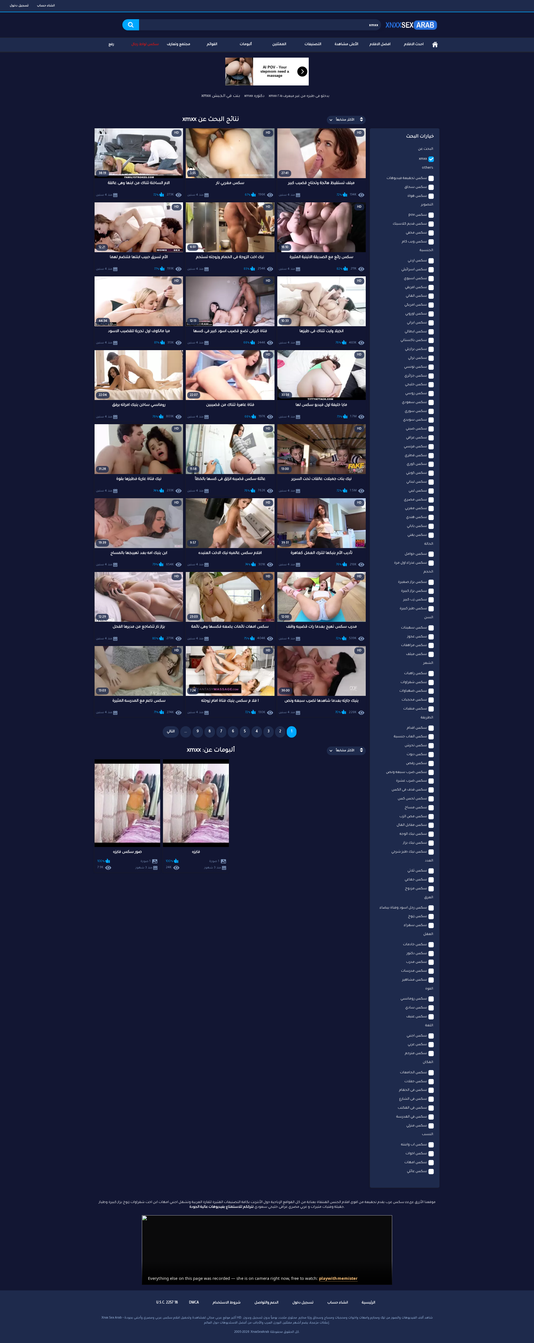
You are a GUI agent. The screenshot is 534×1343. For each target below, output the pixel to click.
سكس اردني (417, 261)
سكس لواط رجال (145, 44)
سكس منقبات (415, 709)
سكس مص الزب (413, 817)
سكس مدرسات (414, 971)
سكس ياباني (417, 526)
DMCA (194, 1303)
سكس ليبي (418, 491)
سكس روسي (416, 394)
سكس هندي (416, 517)
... (185, 732)
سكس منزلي (416, 1126)
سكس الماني (416, 296)
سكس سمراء (415, 925)
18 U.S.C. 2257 (167, 1303)
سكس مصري (415, 500)
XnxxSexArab (260, 1332)
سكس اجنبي (417, 1036)
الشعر (428, 663)
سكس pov (418, 215)
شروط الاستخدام (227, 1303)
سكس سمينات (414, 628)
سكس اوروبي (416, 314)
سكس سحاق (415, 187)
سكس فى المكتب (412, 1108)
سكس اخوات (416, 1154)
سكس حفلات (415, 1082)
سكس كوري (417, 464)
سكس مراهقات (414, 645)
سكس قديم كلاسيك (410, 224)
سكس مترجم (416, 1053)
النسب (427, 1134)
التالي (171, 732)
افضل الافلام (380, 44)
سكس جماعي (416, 880)
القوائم (212, 44)
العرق (428, 898)
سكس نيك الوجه (413, 834)
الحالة (428, 544)
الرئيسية (435, 45)
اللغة (429, 1026)
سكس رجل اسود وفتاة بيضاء (403, 908)
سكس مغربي (416, 508)
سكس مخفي (416, 233)
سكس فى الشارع (413, 1099)
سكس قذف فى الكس (409, 790)
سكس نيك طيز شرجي (409, 852)
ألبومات (246, 44)
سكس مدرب (416, 962)
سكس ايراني (417, 323)
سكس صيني (416, 429)
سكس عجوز (417, 637)
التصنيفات (313, 44)
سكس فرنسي (415, 447)
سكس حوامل (416, 554)
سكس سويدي (415, 420)
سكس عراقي (416, 438)
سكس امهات (415, 1163)
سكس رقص (416, 763)
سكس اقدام (417, 728)
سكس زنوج (417, 917)
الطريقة (427, 718)
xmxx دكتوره (254, 96)
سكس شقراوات (413, 682)
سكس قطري (416, 456)
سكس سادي (416, 1008)
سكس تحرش (416, 746)
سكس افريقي (416, 287)
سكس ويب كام (414, 242)
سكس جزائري (415, 376)
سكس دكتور (417, 954)
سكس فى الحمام (413, 1090)
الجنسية (426, 250)
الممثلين (279, 44)
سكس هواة (417, 196)
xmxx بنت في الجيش (220, 96)
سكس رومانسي (413, 999)
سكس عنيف (416, 1017)
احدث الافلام (414, 44)
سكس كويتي (416, 473)
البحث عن (425, 149)
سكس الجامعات (413, 1073)
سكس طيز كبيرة (413, 609)
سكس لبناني (416, 482)
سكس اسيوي (415, 279)
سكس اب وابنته (414, 1145)
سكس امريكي (415, 305)
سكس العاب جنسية (410, 737)
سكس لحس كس (412, 799)
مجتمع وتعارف (178, 44)
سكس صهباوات (413, 691)
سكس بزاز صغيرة (412, 582)
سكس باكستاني (413, 340)
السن (428, 618)
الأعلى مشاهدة (346, 44)
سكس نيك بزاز (415, 843)
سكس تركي (417, 358)
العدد (429, 861)
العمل (428, 934)
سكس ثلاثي (417, 871)
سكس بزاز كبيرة (414, 591)
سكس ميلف (416, 654)
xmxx (423, 159)
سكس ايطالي (416, 332)
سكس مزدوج (416, 889)
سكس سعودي (414, 402)
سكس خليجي (416, 385)
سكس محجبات (414, 700)
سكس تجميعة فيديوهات (407, 178)
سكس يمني (417, 535)
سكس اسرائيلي (414, 270)
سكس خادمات (415, 945)
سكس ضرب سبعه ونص (406, 772)
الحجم (428, 572)
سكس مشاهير (414, 980)
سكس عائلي (417, 1171)
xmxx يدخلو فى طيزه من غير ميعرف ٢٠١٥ (299, 96)
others (427, 168)
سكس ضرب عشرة (411, 781)
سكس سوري (416, 411)
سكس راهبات (415, 674)
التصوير (427, 205)
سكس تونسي (415, 367)
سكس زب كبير (415, 600)
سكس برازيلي (416, 349)
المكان (428, 1062)
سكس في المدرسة (411, 1117)
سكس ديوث (417, 755)
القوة (429, 989)
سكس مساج (416, 808)
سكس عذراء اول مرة (410, 563)
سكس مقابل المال (412, 825)
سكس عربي (417, 1045)
